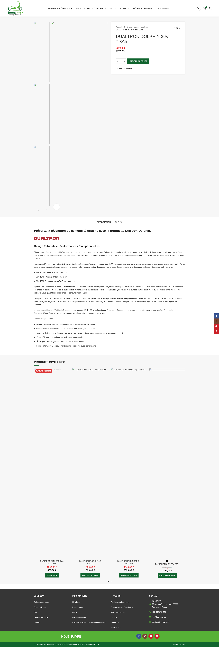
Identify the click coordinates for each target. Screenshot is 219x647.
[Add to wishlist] (68, 378)
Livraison (76, 602)
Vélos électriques (117, 612)
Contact (37, 622)
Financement (77, 607)
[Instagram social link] (144, 636)
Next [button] (46, 210)
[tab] (104, 221)
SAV (35, 612)
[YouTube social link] (150, 636)
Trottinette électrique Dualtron (136, 27)
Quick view (68, 372)
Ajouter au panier (138, 61)
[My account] (198, 8)
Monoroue (115, 622)
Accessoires (115, 627)
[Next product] (179, 28)
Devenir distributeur (42, 617)
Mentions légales (79, 617)
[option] (42, 52)
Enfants (114, 617)
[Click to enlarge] (56, 207)
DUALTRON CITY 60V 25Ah (167, 564)
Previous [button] (37, 210)
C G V (74, 612)
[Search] (210, 8)
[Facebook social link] (138, 636)
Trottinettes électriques (120, 602)
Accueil (119, 27)
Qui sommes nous (41, 602)
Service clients (39, 607)
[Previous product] (174, 28)
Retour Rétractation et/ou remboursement (89, 622)
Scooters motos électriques (122, 607)
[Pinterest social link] (157, 636)
